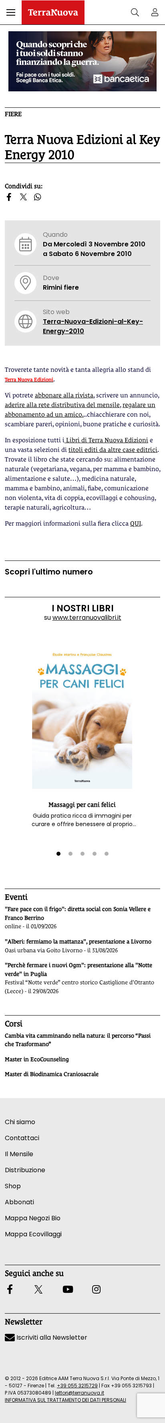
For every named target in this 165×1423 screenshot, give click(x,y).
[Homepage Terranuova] (53, 12)
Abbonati (19, 1202)
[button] (11, 12)
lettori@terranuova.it (79, 1392)
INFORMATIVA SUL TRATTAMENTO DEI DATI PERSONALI (65, 1400)
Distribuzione (25, 1170)
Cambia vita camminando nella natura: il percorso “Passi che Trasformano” (78, 1040)
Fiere (13, 114)
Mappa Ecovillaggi (33, 1234)
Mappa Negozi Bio (32, 1218)
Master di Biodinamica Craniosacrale (52, 1074)
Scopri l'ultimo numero (49, 571)
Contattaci (22, 1138)
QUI (135, 523)
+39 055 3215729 (77, 1385)
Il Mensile (19, 1154)
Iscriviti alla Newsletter (51, 1337)
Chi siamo (20, 1122)
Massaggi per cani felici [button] (82, 804)
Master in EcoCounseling (37, 1059)
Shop (13, 1186)
